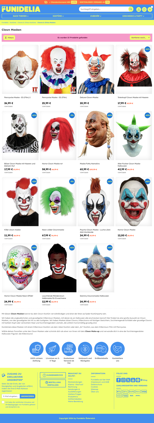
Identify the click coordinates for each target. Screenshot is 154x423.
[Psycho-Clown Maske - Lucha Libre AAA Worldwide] (96, 201)
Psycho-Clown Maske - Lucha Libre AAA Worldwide (95, 231)
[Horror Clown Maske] (133, 201)
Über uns (95, 392)
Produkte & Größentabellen (75, 397)
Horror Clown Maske (126, 230)
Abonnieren (27, 396)
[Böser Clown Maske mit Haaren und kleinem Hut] (20, 135)
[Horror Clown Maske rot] (58, 135)
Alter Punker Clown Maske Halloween (129, 164)
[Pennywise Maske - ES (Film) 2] (20, 69)
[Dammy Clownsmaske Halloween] (96, 267)
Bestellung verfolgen (54, 383)
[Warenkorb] (150, 9)
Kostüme (57, 16)
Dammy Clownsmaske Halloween (94, 296)
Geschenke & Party (132, 16)
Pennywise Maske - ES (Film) (54, 97)
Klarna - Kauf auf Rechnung (75, 385)
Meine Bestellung (75, 401)
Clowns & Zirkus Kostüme (27, 22)
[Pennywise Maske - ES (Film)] (58, 69)
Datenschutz (96, 384)
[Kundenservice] (144, 9)
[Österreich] (118, 380)
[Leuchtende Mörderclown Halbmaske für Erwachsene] (58, 267)
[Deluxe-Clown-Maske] (96, 69)
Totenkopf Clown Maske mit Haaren (133, 97)
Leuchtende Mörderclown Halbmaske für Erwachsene (54, 297)
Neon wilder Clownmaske (53, 230)
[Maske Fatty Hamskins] (96, 135)
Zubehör (94, 16)
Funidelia (5, 22)
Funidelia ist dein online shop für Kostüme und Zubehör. (21, 9)
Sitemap (94, 389)
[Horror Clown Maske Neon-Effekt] (20, 267)
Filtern (11, 38)
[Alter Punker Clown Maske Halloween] (133, 135)
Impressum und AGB (100, 382)
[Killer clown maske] (20, 201)
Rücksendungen (75, 382)
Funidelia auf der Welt (100, 379)
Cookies (94, 387)
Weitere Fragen (74, 394)
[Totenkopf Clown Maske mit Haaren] (133, 69)
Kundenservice (54, 375)
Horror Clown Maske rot (52, 163)
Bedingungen (13, 405)
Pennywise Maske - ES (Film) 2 (17, 97)
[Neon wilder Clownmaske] (58, 201)
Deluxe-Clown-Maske (89, 97)
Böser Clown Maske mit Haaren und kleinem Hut (19, 164)
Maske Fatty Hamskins (90, 163)
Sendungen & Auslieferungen (74, 390)
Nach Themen (20, 16)
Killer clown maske (12, 230)
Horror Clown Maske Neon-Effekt (18, 296)
